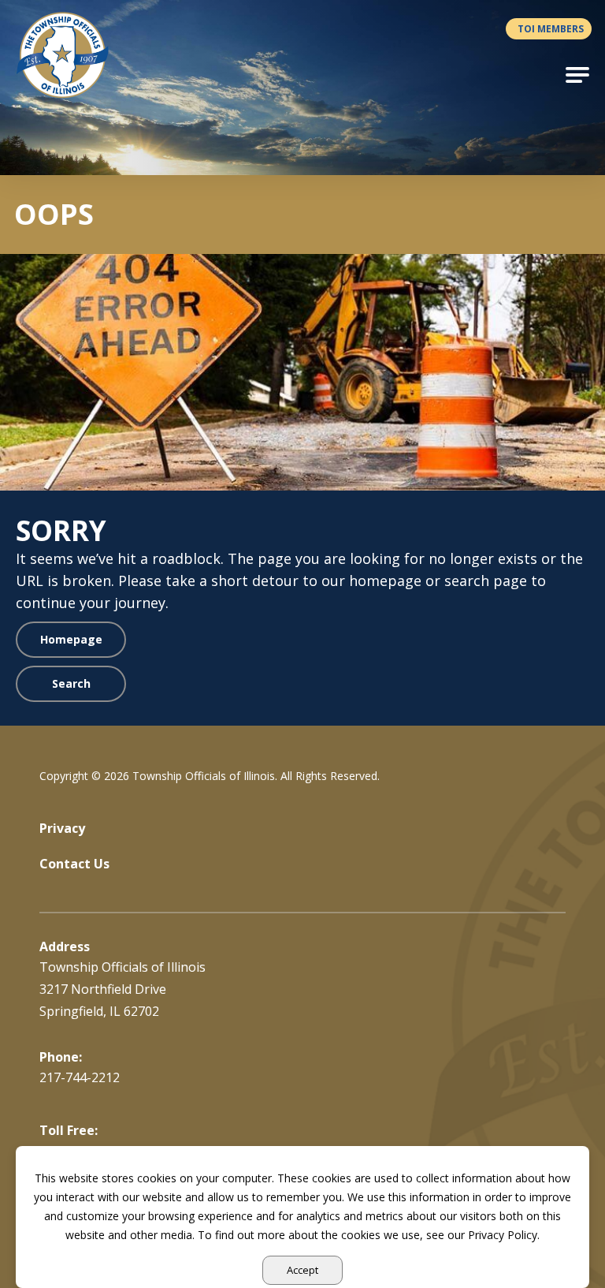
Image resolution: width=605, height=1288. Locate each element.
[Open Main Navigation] (577, 75)
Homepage (71, 639)
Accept (302, 1270)
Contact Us (74, 863)
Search (71, 683)
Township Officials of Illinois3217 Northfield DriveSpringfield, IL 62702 (122, 989)
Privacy (62, 828)
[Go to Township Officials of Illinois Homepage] (71, 55)
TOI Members (551, 28)
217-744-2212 (79, 1077)
